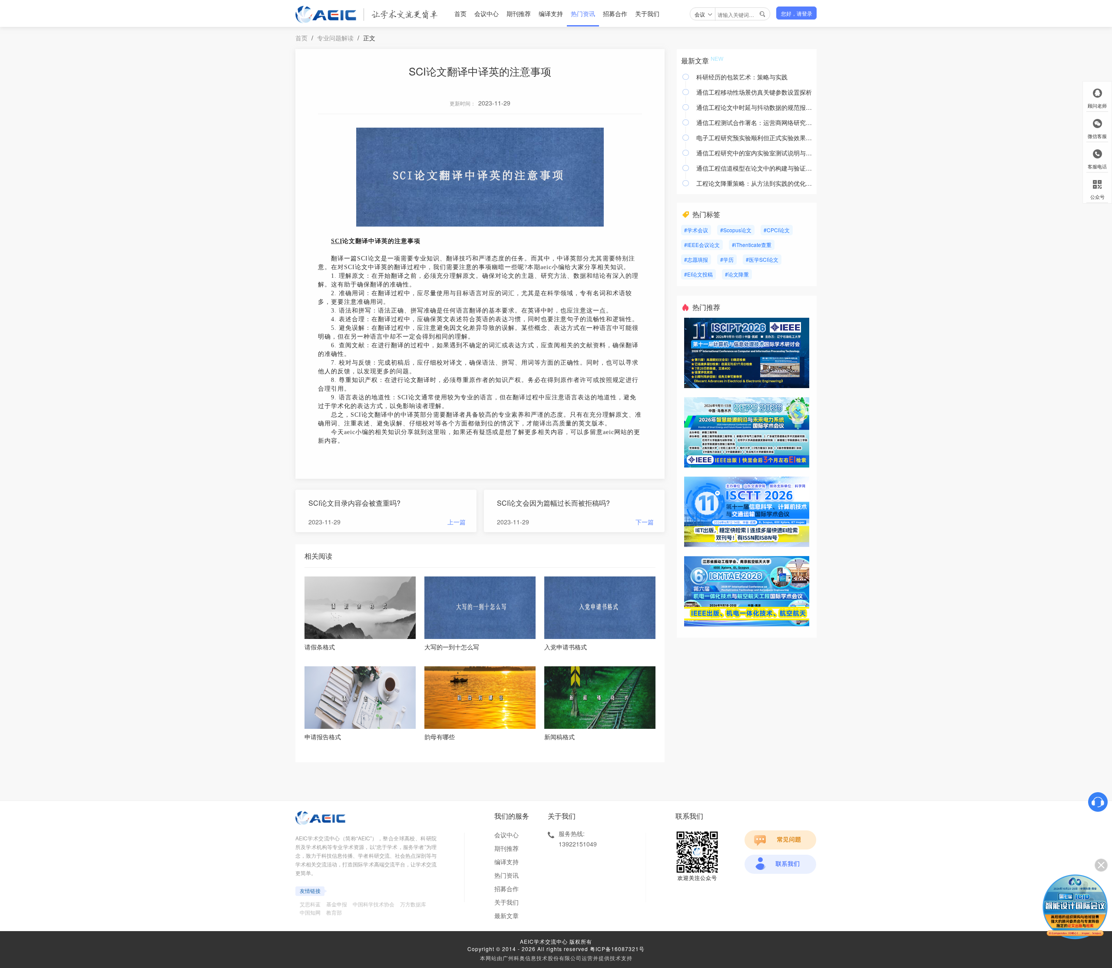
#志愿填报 (696, 259)
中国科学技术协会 (373, 904)
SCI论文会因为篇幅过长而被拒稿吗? (553, 503)
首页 (460, 13)
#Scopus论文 (735, 230)
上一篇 (456, 521)
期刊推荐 (518, 13)
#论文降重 (737, 274)
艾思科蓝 (310, 904)
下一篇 (644, 521)
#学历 (727, 259)
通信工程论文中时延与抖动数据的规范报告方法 (754, 107)
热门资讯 (583, 13)
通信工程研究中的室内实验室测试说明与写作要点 (754, 152)
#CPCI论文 (777, 230)
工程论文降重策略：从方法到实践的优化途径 (754, 183)
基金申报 (336, 904)
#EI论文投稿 (698, 274)
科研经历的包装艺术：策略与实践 (742, 76)
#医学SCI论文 (762, 259)
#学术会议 (696, 230)
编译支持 (551, 13)
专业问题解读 (335, 37)
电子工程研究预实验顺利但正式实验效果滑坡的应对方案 (754, 137)
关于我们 (647, 13)
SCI (336, 241)
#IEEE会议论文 (702, 244)
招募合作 (615, 13)
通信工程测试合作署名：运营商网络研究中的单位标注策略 (754, 122)
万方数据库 (413, 904)
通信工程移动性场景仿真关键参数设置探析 (754, 92)
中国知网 (310, 912)
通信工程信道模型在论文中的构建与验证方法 (754, 168)
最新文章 (506, 915)
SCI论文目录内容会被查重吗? (354, 503)
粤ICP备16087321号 (617, 948)
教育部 (334, 912)
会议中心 (486, 13)
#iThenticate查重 (751, 244)
